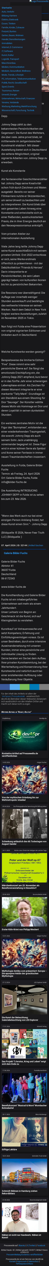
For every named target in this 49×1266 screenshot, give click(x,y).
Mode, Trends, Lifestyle (13, 75)
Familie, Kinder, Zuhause (13, 27)
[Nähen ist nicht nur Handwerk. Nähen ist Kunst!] (24, 1232)
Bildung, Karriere (9, 15)
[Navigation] (2, 3)
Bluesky (22, 1245)
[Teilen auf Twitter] (15, 687)
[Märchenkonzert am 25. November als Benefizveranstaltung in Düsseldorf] (24, 883)
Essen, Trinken (8, 23)
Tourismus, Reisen (10, 90)
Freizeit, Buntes (9, 31)
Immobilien (7, 43)
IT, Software (7, 51)
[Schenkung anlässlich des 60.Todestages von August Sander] (24, 839)
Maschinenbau (9, 63)
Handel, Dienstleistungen (13, 39)
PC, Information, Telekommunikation (19, 78)
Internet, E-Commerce (12, 47)
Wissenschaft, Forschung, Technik (18, 110)
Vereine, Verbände (10, 102)
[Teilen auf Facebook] (5, 687)
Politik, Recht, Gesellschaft (14, 82)
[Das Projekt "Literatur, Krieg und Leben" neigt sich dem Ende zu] (24, 1059)
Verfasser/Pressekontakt (13, 696)
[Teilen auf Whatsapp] (24, 687)
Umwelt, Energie (9, 94)
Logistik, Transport (10, 59)
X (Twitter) (31, 1245)
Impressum (22, 1261)
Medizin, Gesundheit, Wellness (16, 71)
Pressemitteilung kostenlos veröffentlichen (24, 1254)
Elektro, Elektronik (10, 19)
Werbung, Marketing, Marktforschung (19, 106)
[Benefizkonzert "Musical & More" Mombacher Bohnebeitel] (24, 1103)
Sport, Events (8, 86)
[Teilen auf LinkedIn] (34, 687)
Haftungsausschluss (24, 1264)
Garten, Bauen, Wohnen (12, 35)
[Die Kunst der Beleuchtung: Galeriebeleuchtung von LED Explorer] (24, 1015)
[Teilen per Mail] (44, 687)
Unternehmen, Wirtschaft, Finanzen (18, 98)
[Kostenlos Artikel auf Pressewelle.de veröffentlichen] (24, 751)
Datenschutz (33, 1261)
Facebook (41, 1245)
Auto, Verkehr (8, 11)
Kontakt (12, 1261)
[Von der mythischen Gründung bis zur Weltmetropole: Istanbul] (24, 795)
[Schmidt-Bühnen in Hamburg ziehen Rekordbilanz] (24, 1188)
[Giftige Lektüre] (24, 1147)
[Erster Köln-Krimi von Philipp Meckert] (24, 927)
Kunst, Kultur (8, 55)
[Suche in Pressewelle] (7, 3)
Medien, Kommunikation (13, 67)
